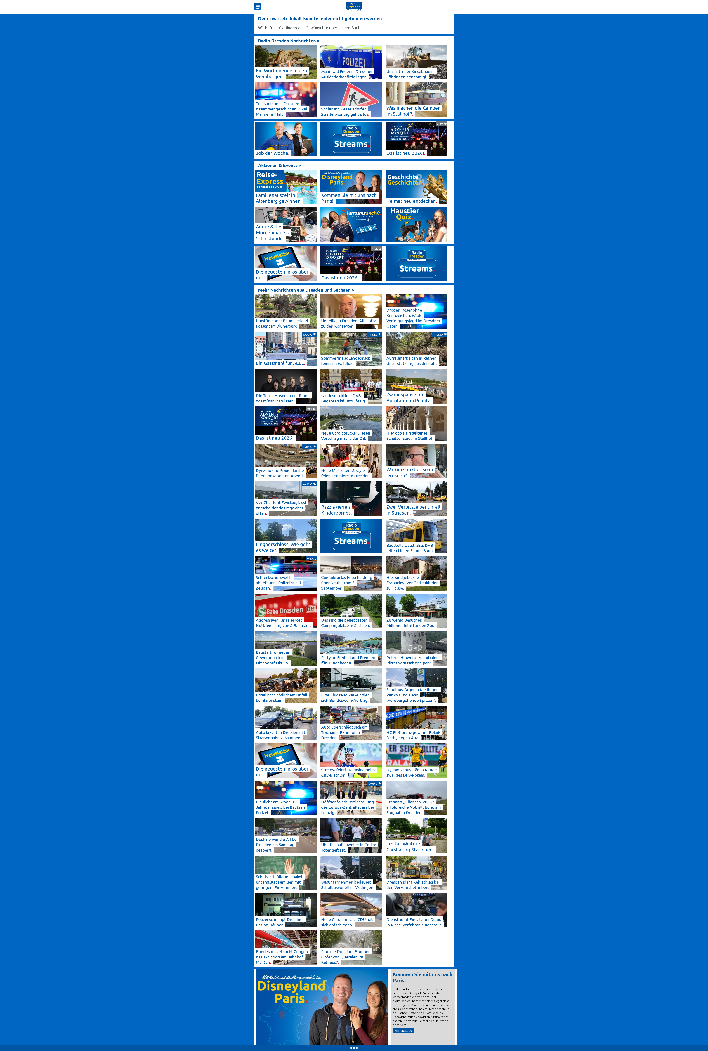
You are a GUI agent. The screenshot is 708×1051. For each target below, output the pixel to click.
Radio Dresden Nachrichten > (289, 41)
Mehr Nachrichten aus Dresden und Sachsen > (306, 290)
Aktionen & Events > (279, 165)
